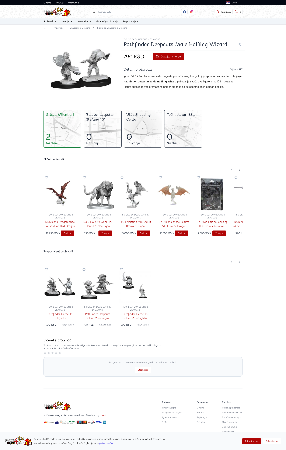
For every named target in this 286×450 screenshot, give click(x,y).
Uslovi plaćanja (229, 422)
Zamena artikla (229, 426)
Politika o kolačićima (232, 412)
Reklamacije (228, 431)
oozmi (103, 415)
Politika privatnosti (231, 407)
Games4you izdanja (107, 21)
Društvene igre (169, 407)
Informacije (73, 2)
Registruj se (202, 417)
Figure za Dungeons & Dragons (112, 27)
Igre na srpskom (169, 417)
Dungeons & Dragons (80, 27)
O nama (47, 2)
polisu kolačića (106, 443)
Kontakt (59, 2)
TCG (164, 422)
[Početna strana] (44, 27)
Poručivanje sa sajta (231, 417)
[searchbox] (135, 12)
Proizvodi (58, 27)
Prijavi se (201, 422)
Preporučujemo (131, 21)
